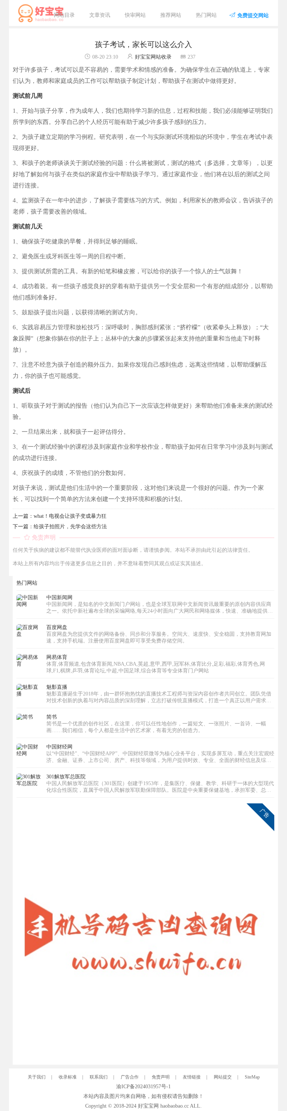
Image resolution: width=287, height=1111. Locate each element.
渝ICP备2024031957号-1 (143, 1086)
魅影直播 (56, 687)
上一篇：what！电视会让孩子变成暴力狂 (60, 516)
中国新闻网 (59, 597)
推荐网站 (170, 15)
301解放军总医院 (66, 776)
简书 (51, 717)
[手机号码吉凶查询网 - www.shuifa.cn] (145, 931)
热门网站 (206, 15)
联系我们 (99, 1077)
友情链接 (192, 1077)
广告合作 (130, 1077)
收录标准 (68, 1077)
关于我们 (37, 1077)
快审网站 (135, 15)
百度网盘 (56, 627)
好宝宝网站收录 (153, 57)
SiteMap (252, 1077)
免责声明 (161, 1077)
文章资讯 (99, 15)
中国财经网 (59, 747)
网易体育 (56, 657)
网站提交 (223, 1077)
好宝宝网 (148, 1106)
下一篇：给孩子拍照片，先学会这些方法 (60, 526)
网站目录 (64, 15)
